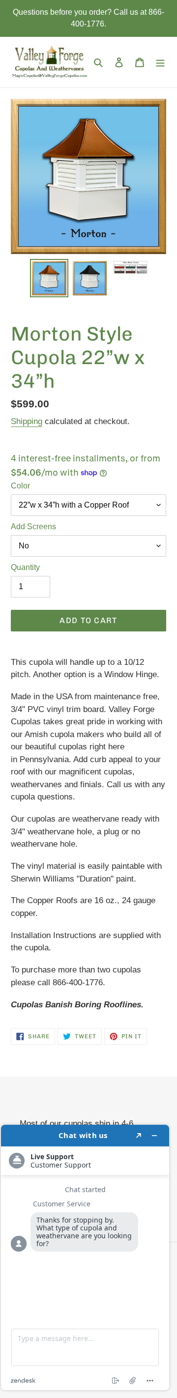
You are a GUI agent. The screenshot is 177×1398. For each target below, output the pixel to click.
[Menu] (160, 62)
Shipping (26, 421)
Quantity (25, 567)
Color (20, 486)
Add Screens (33, 526)
